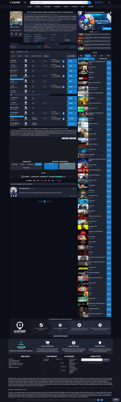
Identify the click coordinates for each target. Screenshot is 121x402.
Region (19, 56)
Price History (20, 51)
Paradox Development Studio (40, 38)
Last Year (22, 164)
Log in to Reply (73, 196)
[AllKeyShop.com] (15, 2)
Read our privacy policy (91, 399)
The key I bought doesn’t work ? (16, 363)
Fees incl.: (70, 56)
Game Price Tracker (72, 361)
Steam (35, 41)
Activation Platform (37, 56)
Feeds (26, 51)
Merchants (46, 360)
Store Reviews (72, 367)
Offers (12, 51)
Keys (46, 56)
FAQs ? (10, 366)
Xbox (62, 363)
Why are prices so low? (14, 362)
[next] (21, 24)
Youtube (58, 359)
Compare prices (44, 94)
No (101, 399)
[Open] (25, 2)
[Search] (89, 2)
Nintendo (63, 370)
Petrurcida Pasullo (24, 188)
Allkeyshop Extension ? (14, 367)
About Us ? (11, 359)
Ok (98, 399)
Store (13, 56)
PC (62, 359)
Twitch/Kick (46, 359)
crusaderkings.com (38, 36)
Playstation (64, 366)
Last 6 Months (30, 164)
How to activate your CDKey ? (15, 364)
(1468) (64, 176)
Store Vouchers (72, 359)
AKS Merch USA (72, 370)
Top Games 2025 (73, 368)
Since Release (15, 164)
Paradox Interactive (38, 40)
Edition (26, 56)
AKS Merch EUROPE (71, 372)
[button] (109, 2)
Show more (96, 32)
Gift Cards (71, 364)
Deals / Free (72, 366)
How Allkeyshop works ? (14, 360)
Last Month (38, 164)
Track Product (26, 167)
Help (116, 399)
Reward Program (73, 363)
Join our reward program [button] (60, 336)
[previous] (11, 24)
